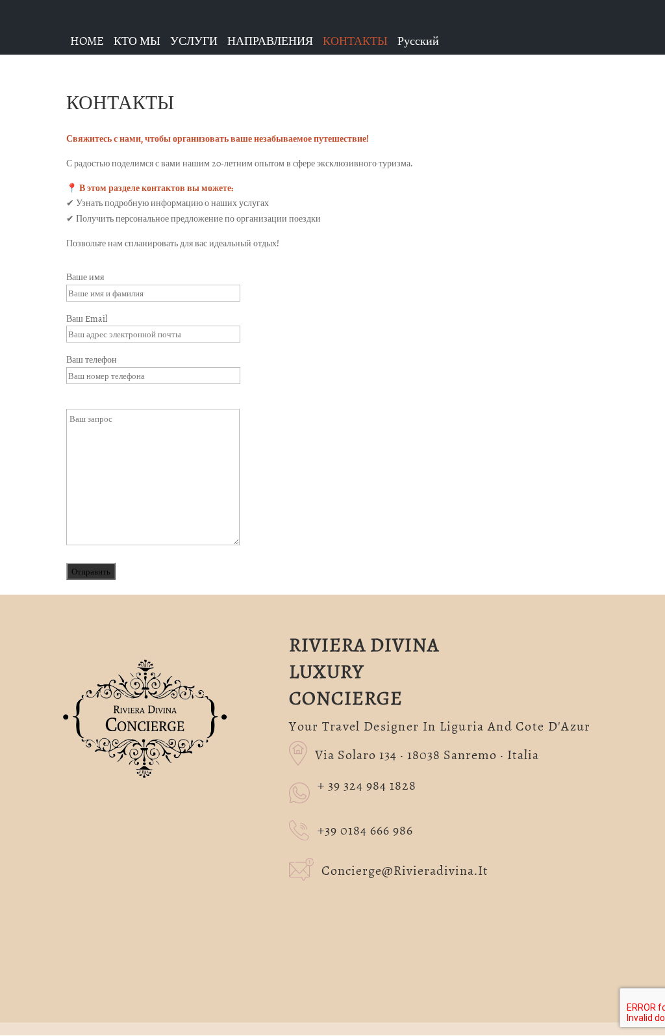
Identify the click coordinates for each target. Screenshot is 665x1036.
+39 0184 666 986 (365, 829)
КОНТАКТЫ (355, 40)
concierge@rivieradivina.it (393, 869)
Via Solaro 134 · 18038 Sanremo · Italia (418, 753)
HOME (87, 40)
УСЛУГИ (194, 40)
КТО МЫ (137, 40)
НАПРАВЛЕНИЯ (270, 40)
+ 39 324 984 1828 (367, 785)
